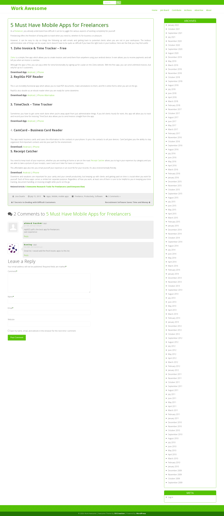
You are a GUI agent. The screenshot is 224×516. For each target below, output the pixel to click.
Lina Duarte (20, 196)
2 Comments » (114, 196)
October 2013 (174, 286)
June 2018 (172, 93)
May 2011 (172, 402)
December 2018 (175, 69)
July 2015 (171, 201)
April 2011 (172, 406)
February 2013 (174, 318)
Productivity (89, 196)
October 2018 (174, 77)
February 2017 (174, 133)
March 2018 (173, 101)
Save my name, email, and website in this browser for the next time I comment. (43, 331)
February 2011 (174, 414)
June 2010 (172, 446)
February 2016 (174, 173)
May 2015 (172, 209)
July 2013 (171, 298)
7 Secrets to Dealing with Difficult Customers (34, 202)
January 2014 (173, 274)
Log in (170, 497)
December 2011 (175, 374)
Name (10, 296)
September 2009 (175, 482)
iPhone (40, 72)
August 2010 (173, 438)
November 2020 (175, 41)
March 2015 (173, 217)
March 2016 (173, 169)
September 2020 (175, 49)
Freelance (79, 196)
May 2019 (172, 61)
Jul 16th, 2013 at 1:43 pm (33, 226)
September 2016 (175, 145)
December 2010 (175, 422)
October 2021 (174, 29)
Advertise (199, 10)
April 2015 (172, 213)
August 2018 (173, 85)
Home (154, 10)
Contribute (176, 10)
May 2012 (172, 354)
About (208, 10)
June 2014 (172, 254)
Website (11, 319)
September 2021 (175, 33)
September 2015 (175, 193)
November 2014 (175, 233)
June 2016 (172, 157)
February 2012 (174, 366)
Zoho (12, 57)
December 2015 (175, 181)
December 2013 (175, 278)
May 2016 (172, 161)
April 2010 (172, 454)
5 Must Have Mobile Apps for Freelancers (88, 214)
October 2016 (174, 141)
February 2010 (174, 462)
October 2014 (174, 238)
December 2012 (175, 326)
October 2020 (174, 45)
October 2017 (174, 113)
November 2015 (175, 185)
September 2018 (175, 81)
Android (31, 72)
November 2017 (175, 109)
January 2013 (173, 322)
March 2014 (173, 266)
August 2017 (173, 117)
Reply (26, 236)
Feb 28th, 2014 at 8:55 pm (33, 247)
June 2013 (172, 302)
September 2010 (175, 434)
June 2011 (172, 398)
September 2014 (175, 242)
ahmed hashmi (33, 223)
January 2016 (173, 177)
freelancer (19, 31)
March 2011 (173, 410)
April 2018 (172, 97)
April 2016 (172, 165)
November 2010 (175, 426)
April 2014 (172, 262)
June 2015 (172, 205)
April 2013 (172, 310)
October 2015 (174, 189)
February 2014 (174, 270)
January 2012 (173, 370)
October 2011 (174, 382)
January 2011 (173, 418)
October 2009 (174, 478)
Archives (188, 10)
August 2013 (173, 294)
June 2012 (172, 350)
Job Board (164, 10)
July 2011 (171, 394)
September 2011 (175, 386)
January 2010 (173, 466)
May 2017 (172, 125)
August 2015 (173, 197)
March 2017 (173, 129)
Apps (49, 196)
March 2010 (173, 458)
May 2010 (172, 450)
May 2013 (172, 306)
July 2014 (171, 250)
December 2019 (175, 57)
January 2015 (173, 225)
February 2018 (174, 105)
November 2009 (175, 474)
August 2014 (173, 246)
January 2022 (173, 25)
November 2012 (175, 330)
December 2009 (175, 470)
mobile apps (63, 196)
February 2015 (174, 221)
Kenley (28, 244)
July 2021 (171, 37)
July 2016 (171, 153)
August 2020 (173, 53)
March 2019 (173, 65)
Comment (12, 271)
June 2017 (172, 121)
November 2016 (175, 137)
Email (10, 308)
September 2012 (175, 338)
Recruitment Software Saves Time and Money (126, 202)
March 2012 (173, 362)
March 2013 (173, 314)
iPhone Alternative (45, 95)
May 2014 (172, 258)
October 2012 (174, 334)
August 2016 (173, 149)
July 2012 (171, 346)
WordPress (141, 513)
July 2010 (171, 442)
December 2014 (175, 229)
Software (99, 196)
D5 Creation (119, 513)
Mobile (54, 196)
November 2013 (175, 282)
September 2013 (175, 290)
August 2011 (173, 390)
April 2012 (172, 358)
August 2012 (173, 342)
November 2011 (175, 378)
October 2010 (174, 430)
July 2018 (171, 89)
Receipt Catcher (97, 160)
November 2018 (175, 73)
